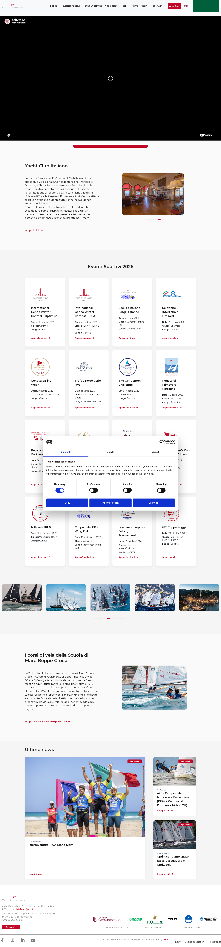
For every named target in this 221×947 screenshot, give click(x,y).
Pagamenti (10, 927)
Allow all (153, 502)
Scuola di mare (93, 6)
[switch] (93, 490)
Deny (67, 502)
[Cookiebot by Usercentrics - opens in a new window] (162, 442)
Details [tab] (110, 452)
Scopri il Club (32, 230)
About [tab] (155, 452)
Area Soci (174, 6)
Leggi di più (35, 874)
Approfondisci (39, 338)
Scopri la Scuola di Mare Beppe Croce (46, 721)
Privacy (177, 942)
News (135, 6)
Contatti (158, 6)
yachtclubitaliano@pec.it (20, 909)
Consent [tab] (65, 452)
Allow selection (111, 502)
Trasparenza (215, 942)
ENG (186, 6)
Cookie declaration (194, 942)
